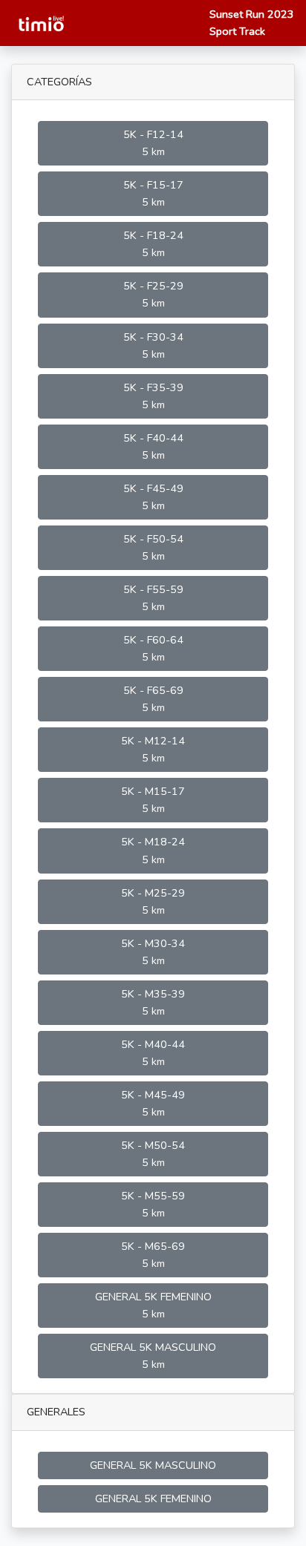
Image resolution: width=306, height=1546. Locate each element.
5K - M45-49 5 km (153, 1103)
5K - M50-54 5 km (153, 1154)
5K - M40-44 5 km (153, 1053)
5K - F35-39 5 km (153, 396)
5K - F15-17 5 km (153, 193)
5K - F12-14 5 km (153, 143)
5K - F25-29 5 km (153, 294)
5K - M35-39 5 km (153, 1002)
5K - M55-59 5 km (153, 1204)
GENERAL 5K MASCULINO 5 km (153, 1356)
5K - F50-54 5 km (153, 547)
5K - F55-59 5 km (153, 598)
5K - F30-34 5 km (153, 345)
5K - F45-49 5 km (153, 497)
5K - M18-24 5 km (153, 850)
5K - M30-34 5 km (153, 952)
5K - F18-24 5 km (153, 244)
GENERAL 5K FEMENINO (153, 1498)
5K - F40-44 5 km (153, 446)
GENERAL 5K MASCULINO (153, 1465)
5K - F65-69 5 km (153, 699)
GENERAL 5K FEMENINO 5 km (153, 1305)
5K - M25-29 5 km (153, 901)
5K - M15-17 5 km (153, 800)
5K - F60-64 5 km (153, 648)
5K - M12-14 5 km (153, 749)
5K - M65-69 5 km (153, 1255)
